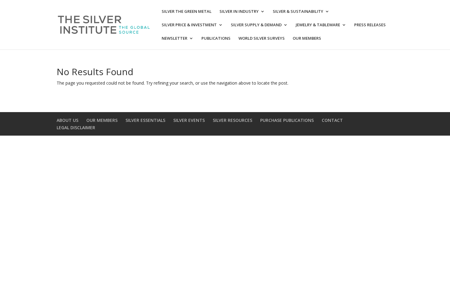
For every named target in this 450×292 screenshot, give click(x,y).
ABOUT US (67, 120)
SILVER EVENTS (189, 120)
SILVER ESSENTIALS (145, 120)
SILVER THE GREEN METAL (187, 11)
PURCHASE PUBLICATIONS (287, 120)
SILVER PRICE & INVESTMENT (189, 25)
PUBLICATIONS (216, 38)
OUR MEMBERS (307, 38)
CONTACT (332, 120)
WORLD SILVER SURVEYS (261, 38)
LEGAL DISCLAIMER (76, 127)
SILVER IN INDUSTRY (239, 11)
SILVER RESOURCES (232, 120)
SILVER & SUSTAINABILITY (298, 11)
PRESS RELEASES (370, 25)
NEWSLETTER (174, 38)
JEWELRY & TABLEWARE (318, 25)
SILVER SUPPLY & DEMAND (256, 25)
